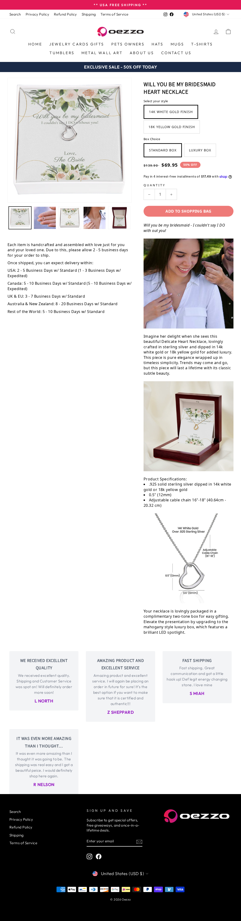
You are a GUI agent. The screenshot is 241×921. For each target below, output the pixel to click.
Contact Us (176, 52)
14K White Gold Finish (171, 112)
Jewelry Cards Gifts (76, 44)
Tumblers (61, 52)
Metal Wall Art (102, 52)
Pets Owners (128, 44)
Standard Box (163, 150)
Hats (158, 44)
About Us (142, 52)
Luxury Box (200, 150)
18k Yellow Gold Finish (172, 127)
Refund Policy (65, 14)
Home (35, 44)
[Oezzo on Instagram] (89, 856)
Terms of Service (114, 14)
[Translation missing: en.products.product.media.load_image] (20, 218)
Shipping (89, 14)
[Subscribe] (139, 841)
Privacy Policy (37, 14)
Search (15, 14)
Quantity (154, 185)
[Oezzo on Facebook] (98, 856)
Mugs (177, 44)
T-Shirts (202, 44)
